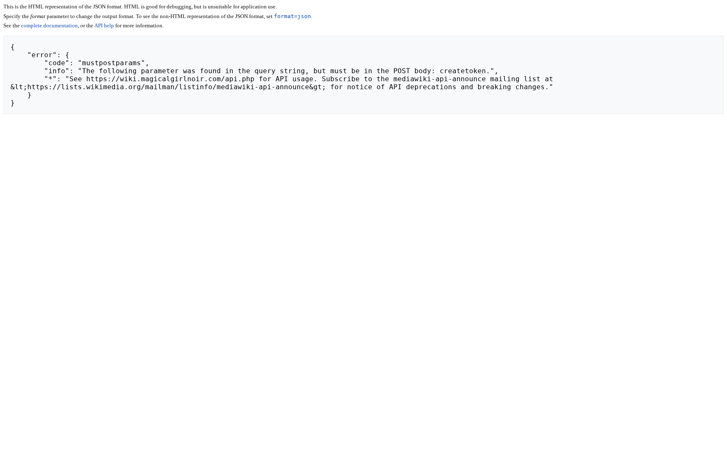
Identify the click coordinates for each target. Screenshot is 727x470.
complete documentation (49, 25)
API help (104, 25)
